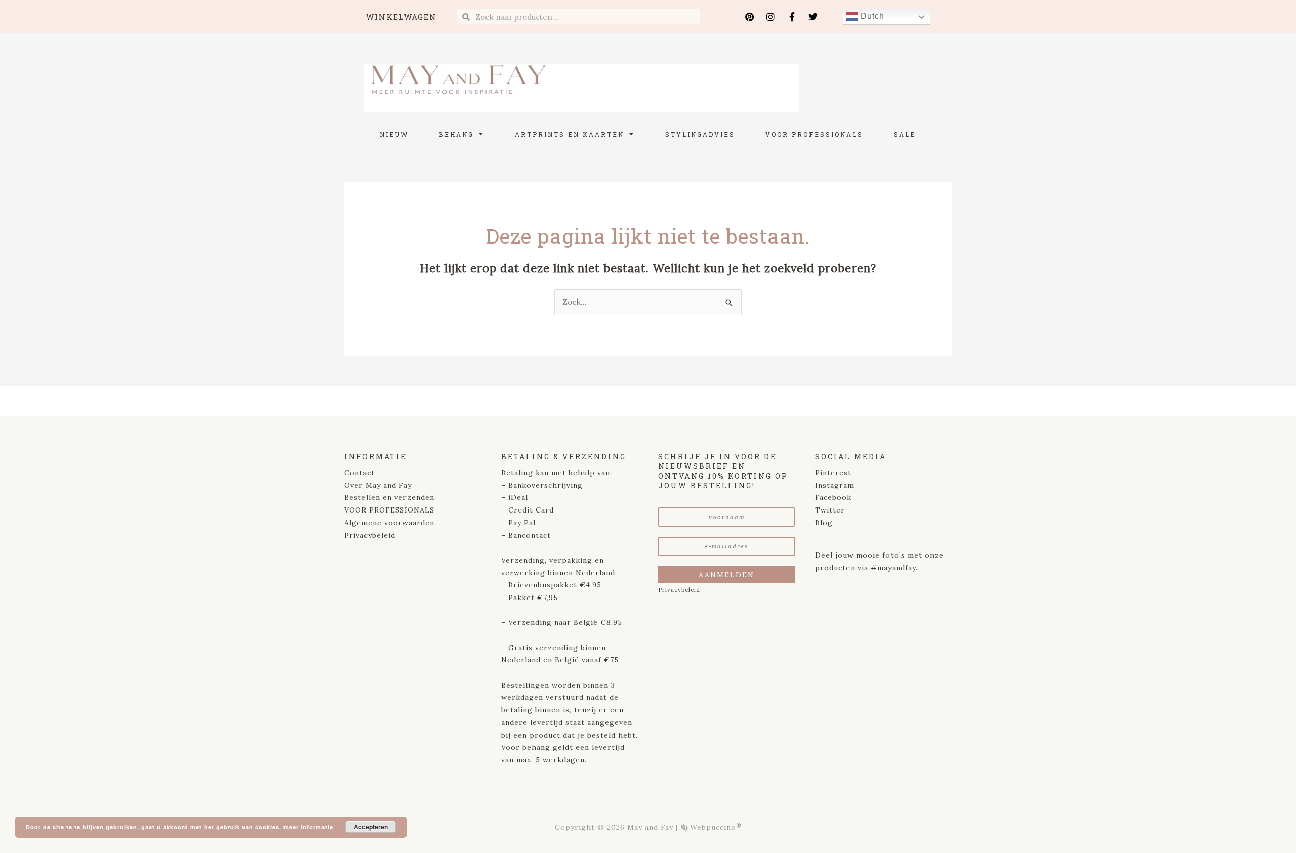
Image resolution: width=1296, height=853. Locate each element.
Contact (359, 472)
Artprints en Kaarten (569, 134)
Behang (456, 134)
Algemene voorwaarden (389, 522)
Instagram (834, 485)
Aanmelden (726, 574)
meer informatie (308, 827)
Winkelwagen (401, 17)
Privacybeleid (369, 535)
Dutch (871, 16)
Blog (824, 522)
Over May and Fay (378, 485)
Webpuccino (714, 827)
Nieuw (394, 134)
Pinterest (833, 472)
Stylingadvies (700, 134)
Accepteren (371, 826)
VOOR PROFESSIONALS (389, 510)
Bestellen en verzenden (389, 497)
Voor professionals (814, 134)
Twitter (830, 510)
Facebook (833, 497)
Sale (905, 134)
